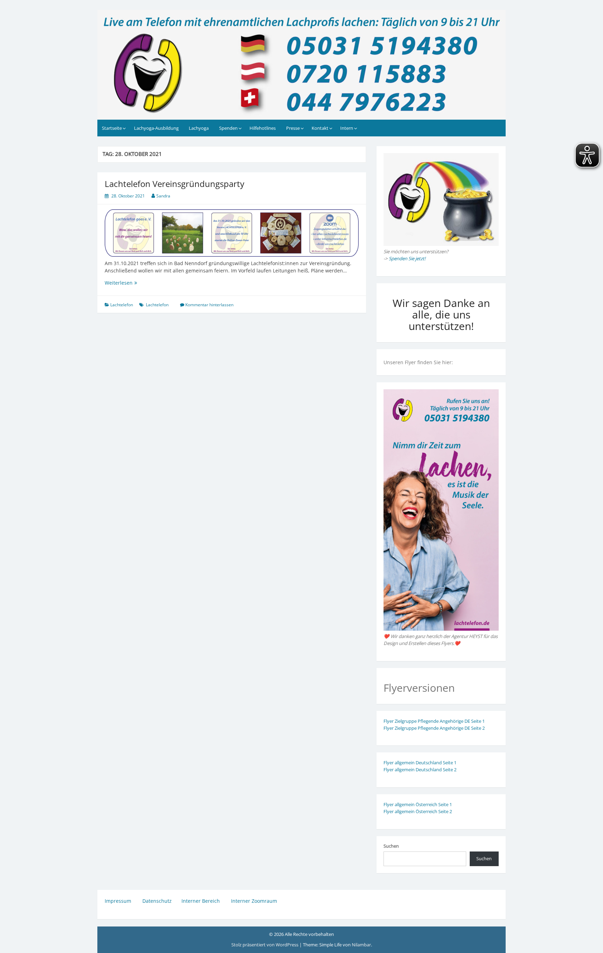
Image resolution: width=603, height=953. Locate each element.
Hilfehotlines (263, 128)
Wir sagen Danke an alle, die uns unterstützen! (441, 314)
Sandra (163, 196)
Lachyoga (199, 128)
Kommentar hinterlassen (209, 305)
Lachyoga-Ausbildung (156, 128)
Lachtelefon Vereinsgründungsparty (174, 183)
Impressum (119, 901)
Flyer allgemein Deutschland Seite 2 (420, 769)
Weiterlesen (146, 282)
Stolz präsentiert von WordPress (265, 944)
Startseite (112, 128)
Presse (293, 128)
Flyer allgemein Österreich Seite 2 (418, 811)
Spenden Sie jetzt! (407, 258)
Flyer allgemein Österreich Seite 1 (418, 804)
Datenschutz (157, 901)
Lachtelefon (121, 305)
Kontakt (320, 128)
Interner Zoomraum (254, 901)
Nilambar (361, 944)
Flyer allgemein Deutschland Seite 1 (420, 762)
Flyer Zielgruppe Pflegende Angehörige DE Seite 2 (434, 728)
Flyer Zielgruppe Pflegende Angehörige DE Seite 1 (434, 721)
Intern (346, 128)
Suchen (391, 846)
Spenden (228, 128)
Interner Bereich (200, 901)
